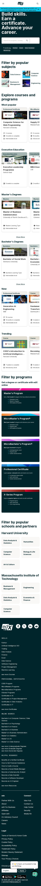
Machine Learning (8, 670)
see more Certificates (9, 709)
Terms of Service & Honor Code (14, 836)
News (4, 824)
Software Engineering (9, 664)
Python (15, 48)
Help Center (28, 807)
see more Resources (9, 786)
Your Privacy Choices (10, 859)
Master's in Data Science (11, 742)
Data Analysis (6, 652)
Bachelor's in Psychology (11, 724)
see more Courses (8, 674)
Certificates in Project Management (14, 699)
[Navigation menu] (3, 3)
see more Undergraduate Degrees (14, 746)
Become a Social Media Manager (13, 769)
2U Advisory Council (10, 817)
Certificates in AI (7, 696)
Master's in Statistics (9, 736)
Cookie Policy (7, 842)
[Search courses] (37, 3)
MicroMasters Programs (10, 686)
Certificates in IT (7, 705)
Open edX (6, 814)
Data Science (6, 661)
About (4, 804)
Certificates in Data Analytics (12, 702)
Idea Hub (27, 800)
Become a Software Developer (13, 778)
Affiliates (5, 810)
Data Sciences (29, 48)
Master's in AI (7, 739)
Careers (5, 820)
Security (27, 810)
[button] (27, 40)
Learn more (32, 10)
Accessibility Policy (9, 845)
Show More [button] (20, 237)
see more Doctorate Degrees (12, 751)
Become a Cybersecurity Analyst (13, 772)
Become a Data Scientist (10, 775)
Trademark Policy (8, 849)
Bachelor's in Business (10, 730)
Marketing (7, 50)
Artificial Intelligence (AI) (10, 646)
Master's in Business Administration (14, 733)
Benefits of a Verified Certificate (13, 760)
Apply (22, 871)
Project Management (9, 667)
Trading (4, 649)
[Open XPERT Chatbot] (34, 873)
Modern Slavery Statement (12, 852)
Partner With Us (8, 800)
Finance (4, 655)
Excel (21, 48)
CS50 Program (7, 683)
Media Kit (27, 814)
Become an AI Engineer (10, 781)
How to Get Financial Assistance (13, 763)
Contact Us (28, 804)
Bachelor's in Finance (9, 727)
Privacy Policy (7, 839)
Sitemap (5, 855)
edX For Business (8, 807)
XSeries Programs (8, 693)
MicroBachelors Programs (11, 690)
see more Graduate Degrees (12, 749)
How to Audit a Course (10, 766)
